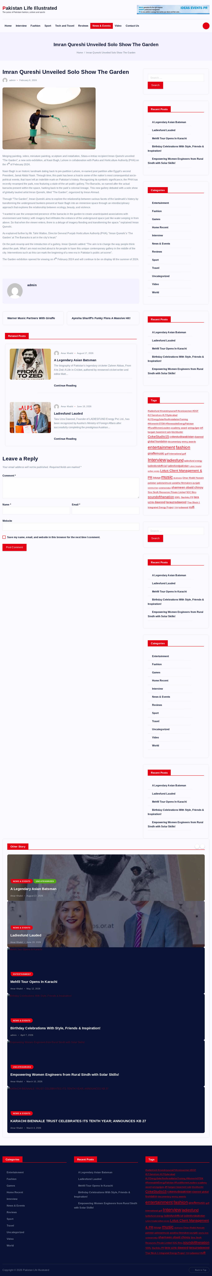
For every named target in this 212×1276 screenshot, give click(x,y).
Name (6, 504)
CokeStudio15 (158, 436)
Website (7, 521)
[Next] (202, 846)
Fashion (35, 25)
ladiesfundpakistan (178, 465)
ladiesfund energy (193, 460)
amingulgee (194, 428)
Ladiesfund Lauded (163, 130)
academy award (179, 428)
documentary (174, 441)
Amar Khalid (67, 353)
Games (156, 219)
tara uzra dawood (176, 1247)
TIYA (176, 507)
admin (12, 80)
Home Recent (160, 227)
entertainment (161, 447)
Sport (48, 25)
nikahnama (177, 478)
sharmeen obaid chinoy (187, 487)
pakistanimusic (164, 483)
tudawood (183, 507)
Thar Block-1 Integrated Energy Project (165, 1253)
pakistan (152, 483)
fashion (183, 447)
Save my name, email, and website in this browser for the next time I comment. (53, 537)
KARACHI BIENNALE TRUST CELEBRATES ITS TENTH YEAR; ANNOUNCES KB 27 (78, 1121)
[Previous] (197, 846)
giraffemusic (156, 453)
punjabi (196, 483)
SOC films (191, 492)
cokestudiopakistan (182, 436)
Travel (155, 268)
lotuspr (157, 477)
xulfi (191, 507)
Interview (21, 25)
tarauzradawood (176, 502)
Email (76, 504)
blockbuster (177, 432)
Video (118, 25)
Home (8, 25)
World (155, 292)
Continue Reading (65, 385)
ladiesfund (175, 460)
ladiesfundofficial (157, 465)
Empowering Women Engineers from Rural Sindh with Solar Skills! (64, 1075)
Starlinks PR (187, 497)
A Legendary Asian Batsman (169, 122)
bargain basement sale (159, 432)
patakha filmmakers (182, 483)
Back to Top (200, 1270)
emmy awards (189, 441)
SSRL (177, 497)
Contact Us (132, 25)
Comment (9, 475)
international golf (177, 453)
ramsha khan (153, 488)
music (167, 477)
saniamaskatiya (165, 488)
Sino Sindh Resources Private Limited (167, 492)
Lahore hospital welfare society (157, 1221)
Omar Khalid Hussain (193, 478)
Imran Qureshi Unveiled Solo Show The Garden (110, 52)
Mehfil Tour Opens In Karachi (169, 138)
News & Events (101, 25)
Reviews (83, 25)
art (201, 427)
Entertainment (160, 203)
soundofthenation (161, 497)
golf (167, 453)
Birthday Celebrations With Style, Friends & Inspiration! (55, 1028)
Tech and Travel (64, 25)
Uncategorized (160, 276)
